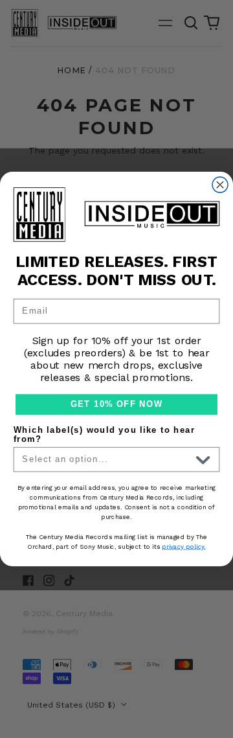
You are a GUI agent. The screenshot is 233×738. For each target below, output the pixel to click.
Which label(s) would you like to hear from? (104, 434)
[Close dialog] (220, 184)
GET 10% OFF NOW (116, 404)
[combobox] (106, 460)
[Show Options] (203, 460)
